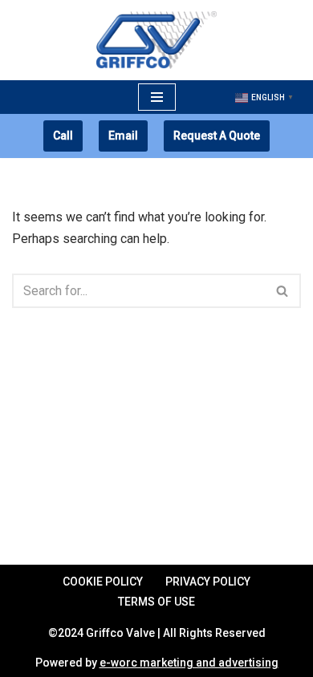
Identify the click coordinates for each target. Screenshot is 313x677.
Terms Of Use (156, 601)
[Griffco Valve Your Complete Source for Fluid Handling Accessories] (156, 40)
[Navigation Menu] (157, 97)
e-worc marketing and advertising (189, 662)
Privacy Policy (207, 581)
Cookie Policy (103, 581)
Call (63, 135)
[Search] (283, 291)
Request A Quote (216, 135)
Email (123, 135)
